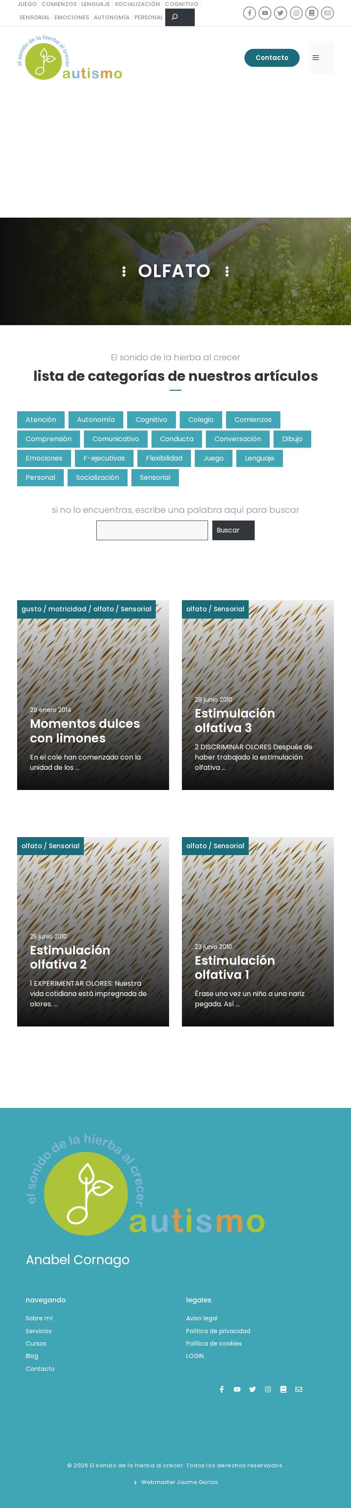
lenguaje (95, 4)
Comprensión (48, 439)
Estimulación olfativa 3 (235, 720)
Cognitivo (151, 420)
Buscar (228, 530)
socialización (137, 4)
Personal (40, 477)
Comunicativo (115, 439)
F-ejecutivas (104, 458)
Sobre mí (39, 1318)
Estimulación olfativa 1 (235, 968)
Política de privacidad (218, 1331)
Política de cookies (214, 1343)
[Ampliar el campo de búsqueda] (180, 18)
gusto (31, 608)
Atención (41, 420)
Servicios (39, 1331)
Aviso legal (201, 1318)
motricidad (67, 608)
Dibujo (292, 439)
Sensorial (155, 477)
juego (27, 4)
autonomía (112, 17)
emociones (71, 17)
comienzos (59, 4)
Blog (32, 1356)
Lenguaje (259, 458)
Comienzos (253, 420)
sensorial (34, 17)
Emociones (44, 458)
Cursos (36, 1343)
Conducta (176, 439)
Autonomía (96, 420)
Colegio (201, 420)
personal (148, 17)
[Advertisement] (175, 153)
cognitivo (182, 4)
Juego (213, 458)
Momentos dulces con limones (85, 731)
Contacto (272, 57)
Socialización (97, 477)
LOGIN (195, 1356)
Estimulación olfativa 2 (70, 957)
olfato (103, 608)
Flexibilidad (164, 458)
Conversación (237, 439)
